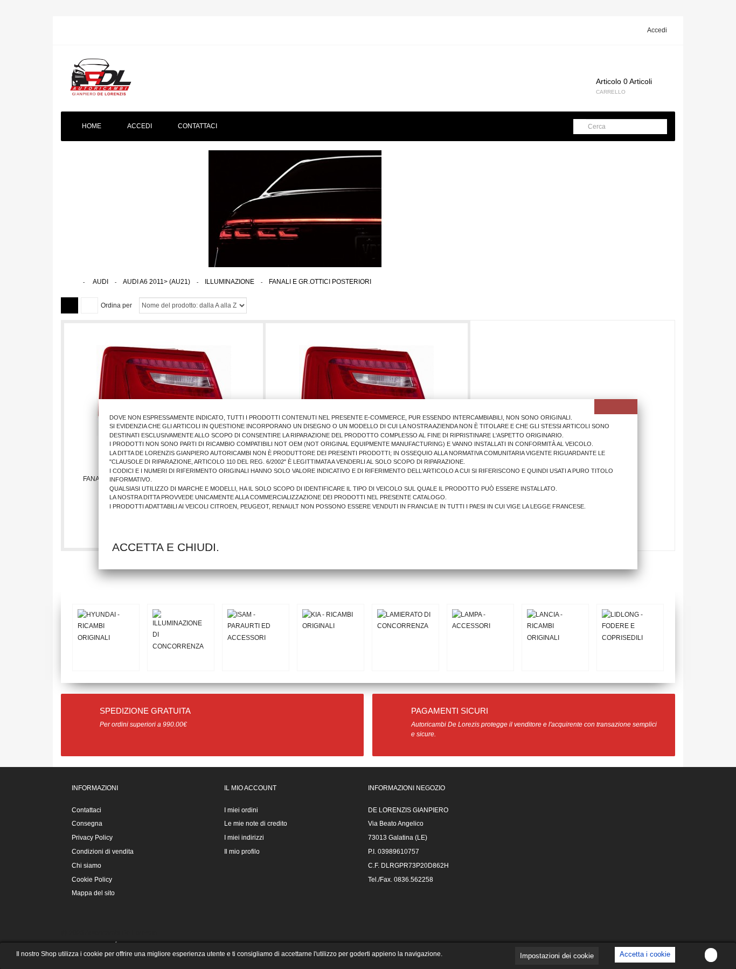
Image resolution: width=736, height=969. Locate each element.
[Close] (615, 406)
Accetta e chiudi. (165, 547)
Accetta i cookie (645, 954)
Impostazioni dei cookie (557, 956)
